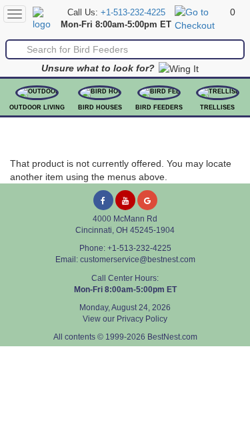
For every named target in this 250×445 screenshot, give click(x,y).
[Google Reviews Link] (147, 200)
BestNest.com (172, 337)
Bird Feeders (159, 107)
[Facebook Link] (103, 200)
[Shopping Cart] (201, 18)
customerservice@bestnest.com (137, 259)
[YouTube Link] (125, 200)
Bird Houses (100, 107)
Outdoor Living (37, 107)
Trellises (217, 107)
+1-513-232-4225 (133, 12)
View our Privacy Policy (125, 319)
